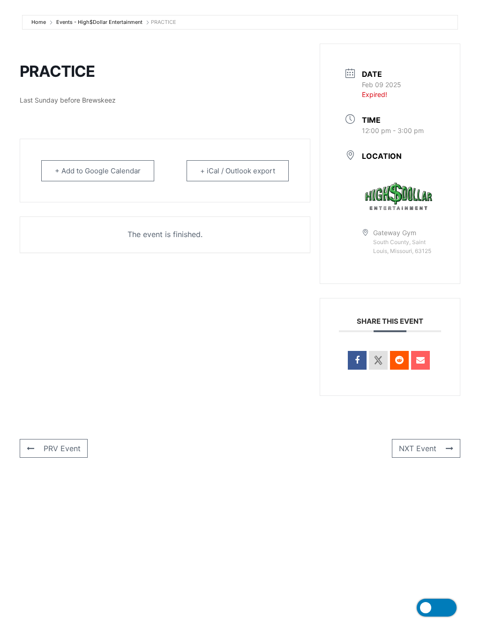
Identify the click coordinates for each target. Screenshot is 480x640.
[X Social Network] (378, 360)
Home (38, 22)
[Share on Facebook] (357, 360)
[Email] (420, 360)
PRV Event (62, 448)
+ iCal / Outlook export (237, 170)
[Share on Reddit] (399, 360)
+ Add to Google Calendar (98, 170)
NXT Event (417, 448)
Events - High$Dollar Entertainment (99, 22)
